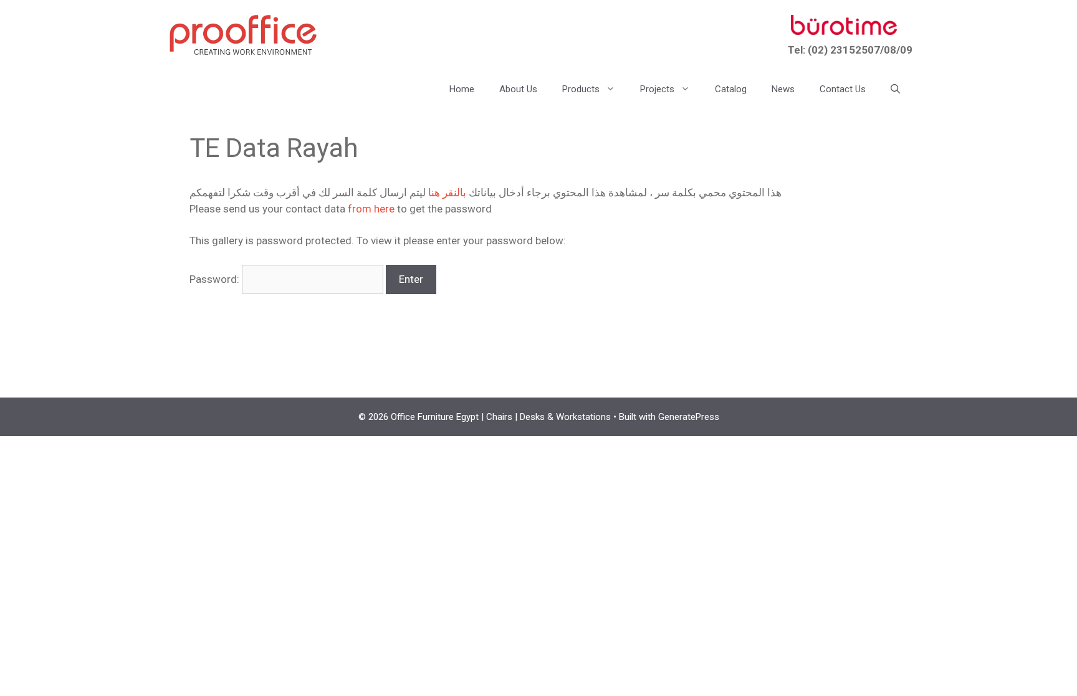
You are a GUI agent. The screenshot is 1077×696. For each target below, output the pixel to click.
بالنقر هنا (447, 192)
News (783, 89)
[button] (895, 89)
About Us (518, 89)
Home (461, 89)
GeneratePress (688, 416)
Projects (657, 89)
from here (371, 209)
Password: (215, 279)
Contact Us (843, 89)
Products (581, 89)
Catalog (731, 89)
